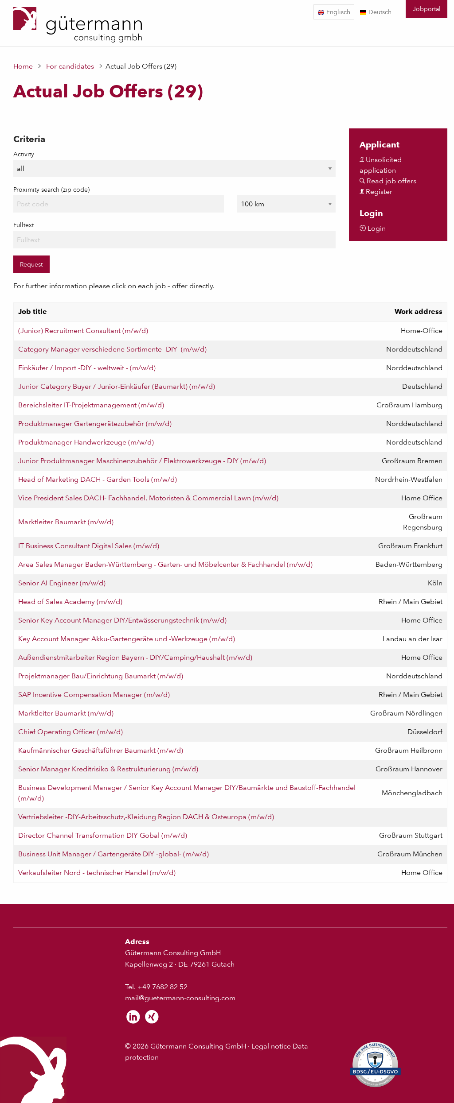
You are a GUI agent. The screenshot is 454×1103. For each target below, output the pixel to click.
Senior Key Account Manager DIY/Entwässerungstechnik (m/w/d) (122, 620)
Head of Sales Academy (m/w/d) (70, 601)
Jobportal (427, 8)
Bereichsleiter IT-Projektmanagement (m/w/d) (91, 405)
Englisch (337, 11)
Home (23, 66)
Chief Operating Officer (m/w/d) (70, 732)
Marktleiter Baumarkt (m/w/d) (66, 522)
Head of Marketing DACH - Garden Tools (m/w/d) (97, 479)
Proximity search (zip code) (51, 189)
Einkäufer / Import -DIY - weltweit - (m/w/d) (87, 368)
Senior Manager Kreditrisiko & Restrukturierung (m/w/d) (108, 769)
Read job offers (390, 181)
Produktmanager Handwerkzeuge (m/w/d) (86, 442)
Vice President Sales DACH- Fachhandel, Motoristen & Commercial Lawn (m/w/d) (148, 498)
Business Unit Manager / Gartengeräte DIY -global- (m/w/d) (113, 854)
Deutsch (379, 11)
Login (376, 228)
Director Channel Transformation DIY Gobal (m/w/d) (102, 835)
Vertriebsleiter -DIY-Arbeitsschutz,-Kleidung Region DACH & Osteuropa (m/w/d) (146, 817)
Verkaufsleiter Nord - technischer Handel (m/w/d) (97, 872)
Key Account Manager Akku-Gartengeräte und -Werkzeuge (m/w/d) (126, 639)
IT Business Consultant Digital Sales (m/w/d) (88, 546)
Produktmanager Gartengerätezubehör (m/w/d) (95, 423)
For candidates (70, 66)
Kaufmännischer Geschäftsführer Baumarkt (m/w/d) (100, 750)
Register (378, 191)
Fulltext (23, 224)
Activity (23, 154)
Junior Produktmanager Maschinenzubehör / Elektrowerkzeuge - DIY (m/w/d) (142, 461)
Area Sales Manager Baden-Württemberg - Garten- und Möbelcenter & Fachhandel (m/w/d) (165, 564)
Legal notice (271, 1046)
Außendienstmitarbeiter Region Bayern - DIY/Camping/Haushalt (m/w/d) (135, 657)
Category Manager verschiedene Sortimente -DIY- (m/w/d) (112, 349)
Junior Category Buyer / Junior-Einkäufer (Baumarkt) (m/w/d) (116, 386)
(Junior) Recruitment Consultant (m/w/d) (83, 330)
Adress (137, 941)
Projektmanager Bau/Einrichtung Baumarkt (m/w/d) (100, 676)
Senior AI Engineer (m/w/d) (62, 583)
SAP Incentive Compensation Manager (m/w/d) (94, 694)
